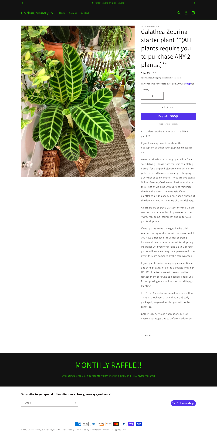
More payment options (168, 124)
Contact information (100, 430)
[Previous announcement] (22, 3)
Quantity (145, 89)
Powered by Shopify (52, 430)
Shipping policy (119, 430)
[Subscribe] (74, 403)
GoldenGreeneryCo (35, 430)
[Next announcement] (194, 3)
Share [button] (148, 335)
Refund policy (68, 430)
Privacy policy (83, 430)
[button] (179, 12)
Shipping (157, 78)
